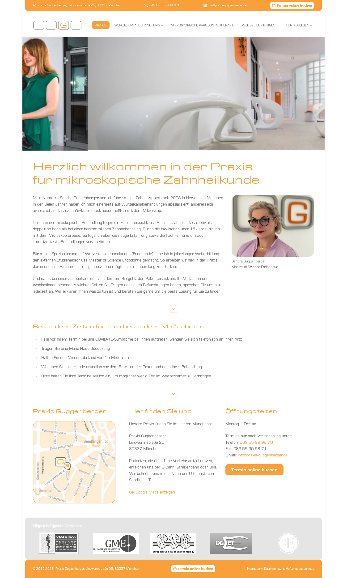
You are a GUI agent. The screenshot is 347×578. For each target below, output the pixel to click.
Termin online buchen (254, 470)
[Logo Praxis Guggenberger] (57, 25)
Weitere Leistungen (258, 25)
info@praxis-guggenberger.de (227, 5)
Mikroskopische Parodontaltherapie (202, 25)
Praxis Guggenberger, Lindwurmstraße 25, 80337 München (79, 5)
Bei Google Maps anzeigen (152, 492)
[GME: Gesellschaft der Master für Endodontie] (116, 543)
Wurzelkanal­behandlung (137, 25)
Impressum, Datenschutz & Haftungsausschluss (280, 568)
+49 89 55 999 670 (164, 5)
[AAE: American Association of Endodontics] (288, 543)
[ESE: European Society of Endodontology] (173, 543)
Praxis (100, 25)
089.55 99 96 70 (256, 442)
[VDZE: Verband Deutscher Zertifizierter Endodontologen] (59, 543)
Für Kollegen (297, 25)
